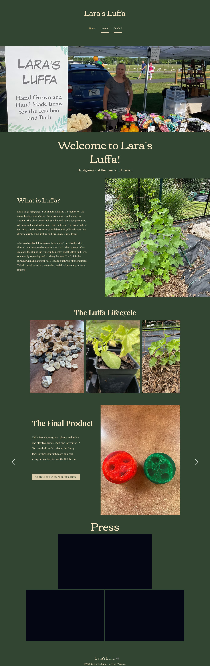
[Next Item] (175, 357)
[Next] (196, 462)
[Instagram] (117, 658)
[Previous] (13, 462)
